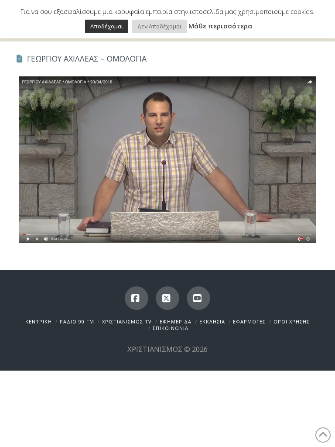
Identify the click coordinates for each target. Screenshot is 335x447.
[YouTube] (198, 298)
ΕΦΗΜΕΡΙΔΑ (175, 321)
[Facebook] (136, 298)
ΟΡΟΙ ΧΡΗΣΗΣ (291, 321)
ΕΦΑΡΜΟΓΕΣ (249, 321)
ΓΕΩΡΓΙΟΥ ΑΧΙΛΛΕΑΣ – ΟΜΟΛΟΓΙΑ (87, 58)
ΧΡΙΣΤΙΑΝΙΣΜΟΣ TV (127, 321)
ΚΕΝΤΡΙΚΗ (38, 321)
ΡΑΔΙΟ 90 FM (77, 321)
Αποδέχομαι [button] (106, 26)
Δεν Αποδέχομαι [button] (159, 26)
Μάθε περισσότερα (220, 25)
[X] (167, 298)
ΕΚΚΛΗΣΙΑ (212, 321)
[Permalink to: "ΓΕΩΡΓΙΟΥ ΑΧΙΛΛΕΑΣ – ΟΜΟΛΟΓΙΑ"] (167, 159)
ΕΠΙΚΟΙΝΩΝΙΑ (170, 328)
